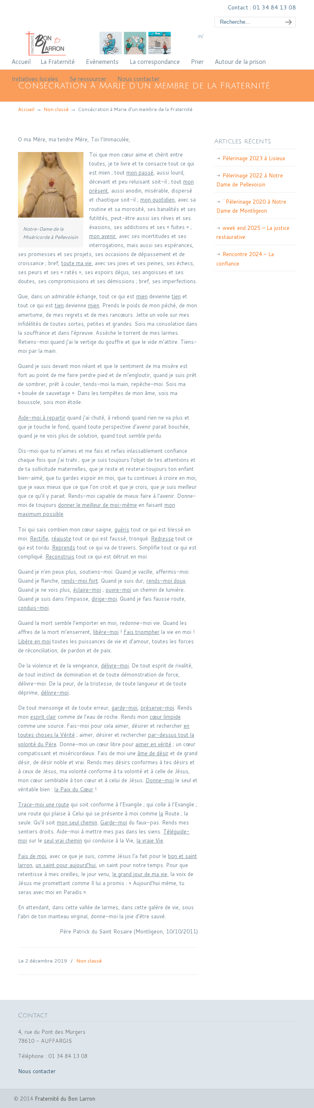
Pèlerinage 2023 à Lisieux (253, 158)
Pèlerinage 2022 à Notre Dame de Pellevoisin (249, 180)
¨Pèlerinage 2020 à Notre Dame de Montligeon (251, 206)
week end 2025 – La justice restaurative (252, 232)
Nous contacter (37, 1071)
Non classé (56, 109)
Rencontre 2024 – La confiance (245, 258)
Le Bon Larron (108, 29)
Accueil (26, 109)
